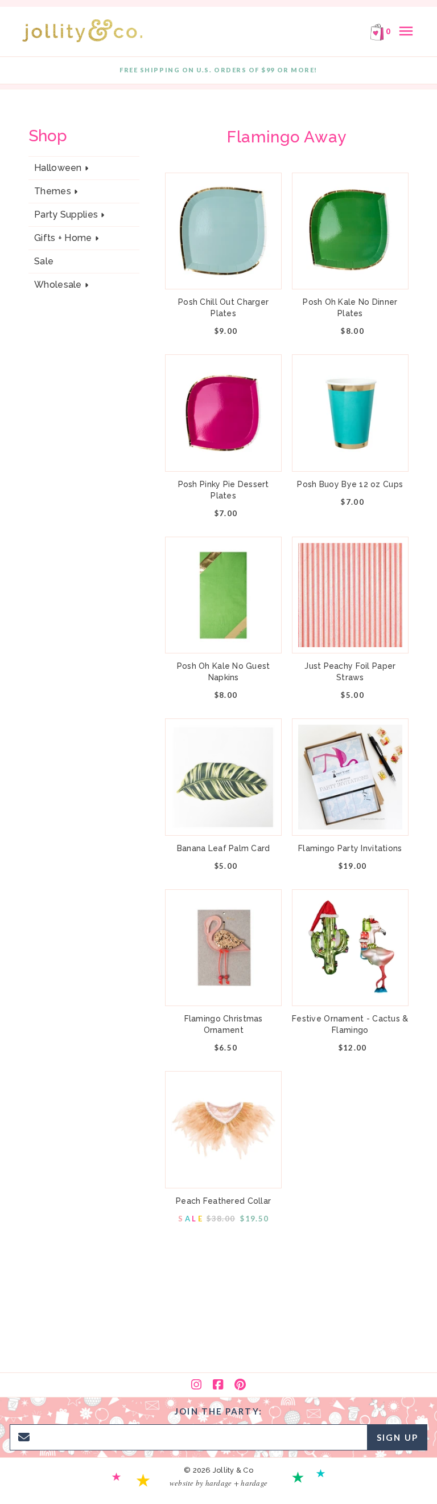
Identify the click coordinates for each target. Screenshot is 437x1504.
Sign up (397, 1437)
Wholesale (58, 284)
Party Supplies (66, 214)
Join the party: (218, 1411)
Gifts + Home (63, 238)
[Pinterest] (240, 1385)
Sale (43, 261)
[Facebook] (218, 1385)
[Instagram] (196, 1385)
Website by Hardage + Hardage (218, 1483)
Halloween (58, 168)
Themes (52, 191)
